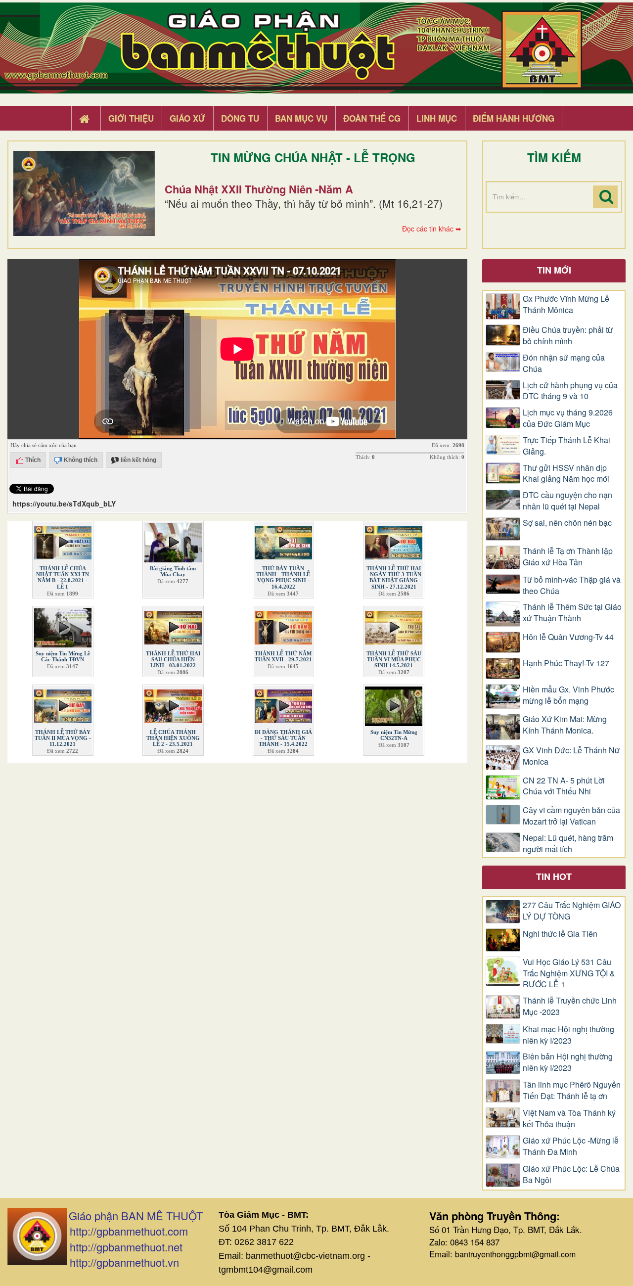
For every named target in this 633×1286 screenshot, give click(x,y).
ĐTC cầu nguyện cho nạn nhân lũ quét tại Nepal (567, 501)
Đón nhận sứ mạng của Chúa (564, 363)
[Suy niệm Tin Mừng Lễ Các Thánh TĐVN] (62, 625)
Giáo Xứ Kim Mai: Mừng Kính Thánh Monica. (565, 725)
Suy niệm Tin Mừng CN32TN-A (393, 735)
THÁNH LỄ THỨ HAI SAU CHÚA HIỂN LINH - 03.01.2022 (173, 659)
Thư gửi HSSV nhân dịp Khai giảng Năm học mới (566, 473)
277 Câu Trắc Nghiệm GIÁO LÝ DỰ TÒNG (572, 911)
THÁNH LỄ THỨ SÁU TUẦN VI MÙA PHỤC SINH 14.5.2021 (393, 659)
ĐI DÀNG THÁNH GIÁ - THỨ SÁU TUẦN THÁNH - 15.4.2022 (283, 738)
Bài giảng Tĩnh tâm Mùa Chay (173, 571)
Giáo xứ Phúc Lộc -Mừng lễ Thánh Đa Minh (571, 1146)
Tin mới (554, 270)
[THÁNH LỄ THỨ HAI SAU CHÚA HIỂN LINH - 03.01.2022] (173, 625)
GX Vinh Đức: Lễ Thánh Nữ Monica (571, 756)
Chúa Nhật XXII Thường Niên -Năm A (259, 189)
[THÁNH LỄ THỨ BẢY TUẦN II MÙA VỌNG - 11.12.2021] (62, 704)
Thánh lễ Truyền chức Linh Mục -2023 (570, 1006)
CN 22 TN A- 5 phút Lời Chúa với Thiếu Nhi (564, 786)
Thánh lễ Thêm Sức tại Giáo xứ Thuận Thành (572, 612)
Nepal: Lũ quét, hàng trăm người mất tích (568, 843)
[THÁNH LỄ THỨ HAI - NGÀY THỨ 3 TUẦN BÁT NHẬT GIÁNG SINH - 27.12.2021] (393, 541)
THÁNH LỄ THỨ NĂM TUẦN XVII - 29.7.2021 (283, 656)
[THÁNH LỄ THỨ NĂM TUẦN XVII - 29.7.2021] (283, 625)
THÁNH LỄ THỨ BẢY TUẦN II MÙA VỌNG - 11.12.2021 (63, 738)
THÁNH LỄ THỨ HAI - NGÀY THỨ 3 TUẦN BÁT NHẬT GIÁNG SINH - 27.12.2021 (393, 577)
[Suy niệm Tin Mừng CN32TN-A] (393, 704)
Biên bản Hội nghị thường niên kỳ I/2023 (568, 1062)
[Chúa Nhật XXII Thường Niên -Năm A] (84, 193)
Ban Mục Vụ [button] (301, 118)
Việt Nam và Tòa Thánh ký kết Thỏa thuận (569, 1118)
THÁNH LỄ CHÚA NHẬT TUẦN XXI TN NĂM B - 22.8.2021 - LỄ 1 (62, 577)
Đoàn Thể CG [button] (372, 118)
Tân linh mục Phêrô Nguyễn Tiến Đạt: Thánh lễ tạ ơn (572, 1090)
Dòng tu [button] (240, 118)
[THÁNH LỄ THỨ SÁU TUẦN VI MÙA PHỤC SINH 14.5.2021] (393, 625)
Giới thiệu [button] (131, 118)
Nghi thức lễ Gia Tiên (560, 933)
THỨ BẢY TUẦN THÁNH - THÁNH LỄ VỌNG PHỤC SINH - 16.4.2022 (283, 577)
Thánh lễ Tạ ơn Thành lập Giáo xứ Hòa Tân (568, 557)
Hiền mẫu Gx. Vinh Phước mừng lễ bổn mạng (568, 695)
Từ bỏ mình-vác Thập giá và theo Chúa (572, 585)
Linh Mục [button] (436, 118)
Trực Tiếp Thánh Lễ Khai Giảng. (566, 446)
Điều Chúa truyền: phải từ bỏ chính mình (568, 335)
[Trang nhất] (85, 119)
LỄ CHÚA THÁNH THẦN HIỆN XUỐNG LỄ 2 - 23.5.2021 (173, 738)
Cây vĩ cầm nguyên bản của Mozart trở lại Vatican (571, 816)
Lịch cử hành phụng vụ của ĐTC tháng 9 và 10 (570, 391)
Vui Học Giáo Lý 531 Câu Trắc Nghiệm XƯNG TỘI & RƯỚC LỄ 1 (569, 973)
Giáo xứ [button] (187, 118)
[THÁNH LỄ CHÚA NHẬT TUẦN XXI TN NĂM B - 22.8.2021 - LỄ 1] (62, 541)
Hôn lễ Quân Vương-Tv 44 (568, 637)
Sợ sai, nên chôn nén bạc (567, 522)
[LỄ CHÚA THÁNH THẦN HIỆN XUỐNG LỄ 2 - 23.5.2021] (173, 704)
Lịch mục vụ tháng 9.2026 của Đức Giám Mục (568, 418)
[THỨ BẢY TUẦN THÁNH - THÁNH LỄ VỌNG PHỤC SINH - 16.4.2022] (283, 541)
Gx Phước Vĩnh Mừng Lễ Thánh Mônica (566, 304)
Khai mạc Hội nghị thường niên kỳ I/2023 (568, 1035)
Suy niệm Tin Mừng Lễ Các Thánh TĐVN (63, 656)
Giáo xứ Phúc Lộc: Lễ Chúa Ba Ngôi (571, 1174)
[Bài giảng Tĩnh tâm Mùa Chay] (173, 541)
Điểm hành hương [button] (513, 118)
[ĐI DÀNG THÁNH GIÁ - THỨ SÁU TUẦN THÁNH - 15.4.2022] (283, 704)
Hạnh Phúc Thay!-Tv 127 (566, 663)
